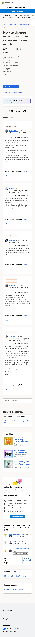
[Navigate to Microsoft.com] (7, 3)
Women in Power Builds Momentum (21, 451)
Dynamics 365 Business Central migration (17, 504)
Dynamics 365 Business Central (17, 500)
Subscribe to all (17, 516)
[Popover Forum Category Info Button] (13, 492)
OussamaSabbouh (19, 534)
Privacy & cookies (8, 619)
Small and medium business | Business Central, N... (16, 16)
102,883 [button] (19, 337)
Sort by (5, 117)
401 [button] (26, 56)
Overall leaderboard (27, 559)
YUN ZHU (12, 337)
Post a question (17, 11)
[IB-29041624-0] (6, 131)
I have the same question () (13, 92)
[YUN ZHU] (6, 336)
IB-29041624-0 (13, 131)
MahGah (12, 241)
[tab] (17, 112)
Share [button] (23, 49)
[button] (32, 7)
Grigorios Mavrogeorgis (21, 548)
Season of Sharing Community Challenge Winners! (21, 439)
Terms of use (6, 622)
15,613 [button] (18, 241)
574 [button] (28, 534)
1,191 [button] (21, 131)
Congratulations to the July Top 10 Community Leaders (22, 462)
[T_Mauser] (6, 188)
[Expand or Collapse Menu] (3, 7)
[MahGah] (6, 240)
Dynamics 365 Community (17, 7)
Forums (20, 15)
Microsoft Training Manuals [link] (15, 576)
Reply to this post (11, 87)
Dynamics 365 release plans (13, 589)
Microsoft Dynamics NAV (15, 508)
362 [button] (22, 541)
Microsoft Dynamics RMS (15, 511)
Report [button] (7, 52)
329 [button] (15, 551)
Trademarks (6, 625)
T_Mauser (21, 56)
